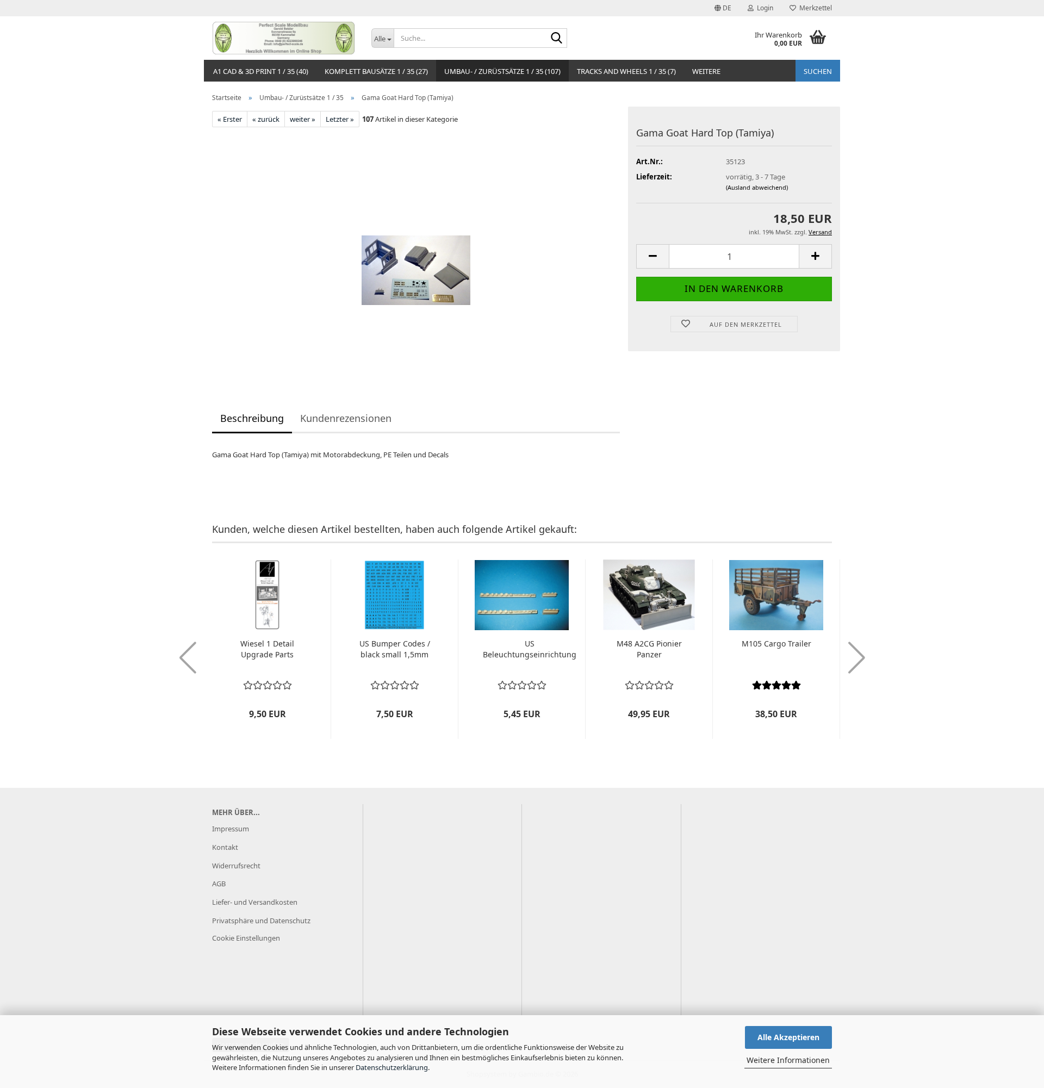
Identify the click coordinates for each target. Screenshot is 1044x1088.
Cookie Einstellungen (246, 938)
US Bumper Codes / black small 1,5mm (394, 649)
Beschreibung (252, 418)
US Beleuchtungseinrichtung (529, 649)
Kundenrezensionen (345, 418)
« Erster (229, 119)
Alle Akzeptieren (788, 1037)
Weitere (706, 71)
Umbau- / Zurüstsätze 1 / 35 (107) (502, 71)
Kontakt (225, 847)
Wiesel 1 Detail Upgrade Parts (267, 649)
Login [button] (763, 8)
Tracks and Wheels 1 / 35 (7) (626, 71)
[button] (722, 8)
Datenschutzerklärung (392, 1067)
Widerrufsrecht (236, 866)
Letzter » (340, 119)
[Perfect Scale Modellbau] (283, 38)
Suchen (818, 71)
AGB (219, 883)
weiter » (302, 119)
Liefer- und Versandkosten (254, 902)
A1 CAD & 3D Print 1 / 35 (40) (260, 71)
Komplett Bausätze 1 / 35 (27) (376, 71)
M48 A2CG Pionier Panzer (649, 649)
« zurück (265, 119)
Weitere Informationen (788, 1060)
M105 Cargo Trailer (776, 643)
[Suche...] (556, 38)
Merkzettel (814, 8)
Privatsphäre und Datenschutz (261, 920)
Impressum (230, 829)
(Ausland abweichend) (757, 187)
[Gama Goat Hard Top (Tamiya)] (416, 249)
